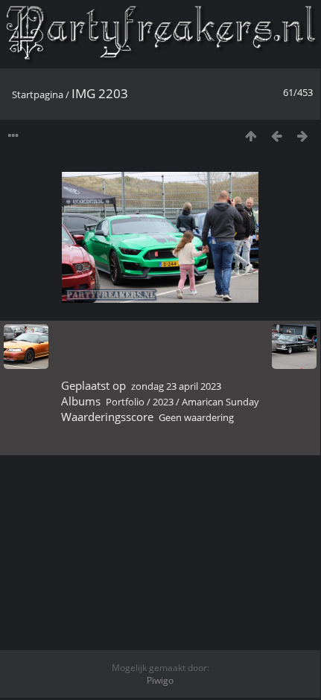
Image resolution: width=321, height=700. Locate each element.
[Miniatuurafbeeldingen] (251, 135)
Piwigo (160, 680)
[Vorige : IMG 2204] (277, 135)
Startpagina (37, 94)
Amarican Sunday (220, 401)
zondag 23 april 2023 (176, 386)
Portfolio (125, 401)
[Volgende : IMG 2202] (303, 135)
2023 (163, 401)
